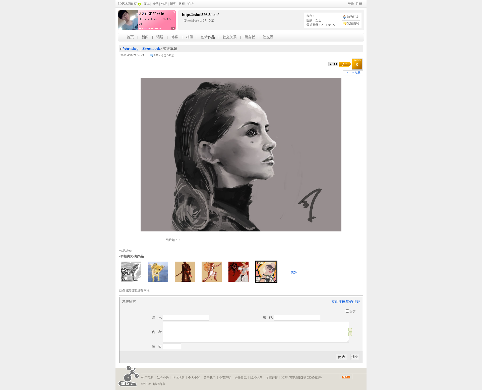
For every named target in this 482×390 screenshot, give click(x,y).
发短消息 (353, 23)
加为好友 (353, 17)
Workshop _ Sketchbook (141, 49)
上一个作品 (352, 73)
